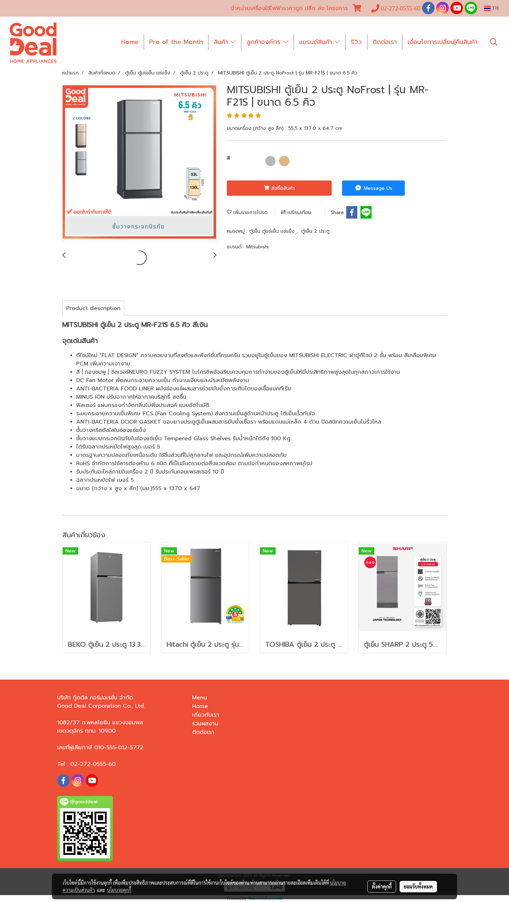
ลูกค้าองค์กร (265, 42)
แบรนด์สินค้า (316, 42)
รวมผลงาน (205, 723)
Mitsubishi (257, 246)
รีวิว (356, 42)
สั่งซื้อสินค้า (282, 188)
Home (130, 42)
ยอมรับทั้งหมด (418, 886)
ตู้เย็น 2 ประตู (315, 231)
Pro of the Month (176, 42)
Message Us (377, 188)
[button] (493, 41)
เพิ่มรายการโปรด (250, 212)
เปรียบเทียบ (298, 212)
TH (495, 8)
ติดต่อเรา (385, 42)
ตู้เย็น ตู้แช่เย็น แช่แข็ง (272, 231)
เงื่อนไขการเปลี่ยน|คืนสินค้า (442, 42)
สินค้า (222, 42)
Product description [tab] (93, 308)
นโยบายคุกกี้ (119, 890)
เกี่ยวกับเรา (205, 715)
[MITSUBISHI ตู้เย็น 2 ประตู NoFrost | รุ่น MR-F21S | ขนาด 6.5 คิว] (139, 163)
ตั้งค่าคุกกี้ (382, 886)
